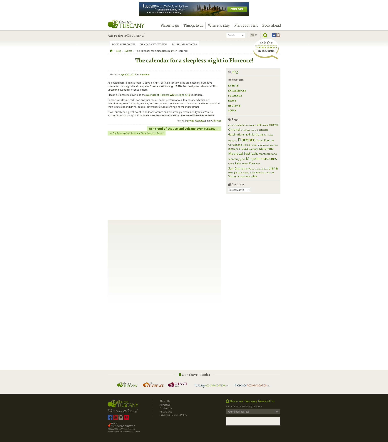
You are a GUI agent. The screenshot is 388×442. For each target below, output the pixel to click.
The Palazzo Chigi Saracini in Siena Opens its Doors (138, 133)
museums (268, 158)
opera (231, 163)
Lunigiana (253, 148)
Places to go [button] (170, 25)
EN (252, 35)
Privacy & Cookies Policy (173, 415)
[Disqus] (164, 177)
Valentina (144, 74)
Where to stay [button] (219, 25)
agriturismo (251, 125)
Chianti (234, 129)
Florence (199, 120)
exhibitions (254, 134)
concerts (263, 129)
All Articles (166, 411)
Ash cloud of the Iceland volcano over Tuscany (182, 129)
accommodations (237, 125)
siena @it (232, 172)
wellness (245, 176)
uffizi (252, 172)
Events (128, 50)
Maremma (266, 149)
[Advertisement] (194, 338)
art (259, 125)
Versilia (270, 172)
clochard (254, 130)
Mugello (252, 158)
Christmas (245, 130)
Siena (232, 110)
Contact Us (166, 408)
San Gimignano (239, 168)
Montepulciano (268, 154)
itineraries (234, 149)
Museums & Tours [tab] (184, 44)
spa (239, 172)
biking (265, 125)
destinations (236, 134)
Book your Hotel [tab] (124, 44)
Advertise (165, 404)
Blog (118, 50)
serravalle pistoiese (260, 169)
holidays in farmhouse (260, 145)
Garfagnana (235, 144)
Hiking (246, 144)
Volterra (233, 176)
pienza (245, 163)
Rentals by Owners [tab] (153, 44)
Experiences (237, 90)
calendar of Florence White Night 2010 (168, 95)
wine (254, 176)
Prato (258, 164)
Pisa (252, 163)
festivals (232, 140)
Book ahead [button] (271, 25)
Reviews (234, 105)
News (232, 100)
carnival (273, 125)
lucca (244, 149)
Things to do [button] (193, 25)
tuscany (246, 173)
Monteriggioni (236, 159)
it (256, 35)
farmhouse (268, 135)
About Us (165, 401)
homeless (274, 145)
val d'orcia (261, 172)
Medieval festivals (243, 153)
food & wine (265, 140)
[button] (265, 35)
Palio (238, 163)
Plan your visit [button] (246, 25)
